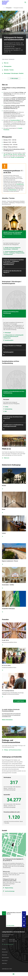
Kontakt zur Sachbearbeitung (17, 157)
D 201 (15, 154)
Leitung (6, 406)
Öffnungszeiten (7, 66)
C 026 (6, 154)
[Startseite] (4, 913)
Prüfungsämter (9, 7)
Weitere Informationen (7, 719)
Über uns (6, 63)
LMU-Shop (4, 963)
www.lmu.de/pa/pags (10, 891)
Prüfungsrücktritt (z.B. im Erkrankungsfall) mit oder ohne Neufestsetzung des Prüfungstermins (13, 336)
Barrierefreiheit (5, 957)
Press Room (5, 960)
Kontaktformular (20, 184)
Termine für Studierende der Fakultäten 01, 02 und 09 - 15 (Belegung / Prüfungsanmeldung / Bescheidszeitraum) (13, 253)
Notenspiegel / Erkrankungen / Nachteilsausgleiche (15, 73)
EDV (6, 411)
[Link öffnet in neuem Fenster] (14, 919)
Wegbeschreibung (9, 887)
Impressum (4, 954)
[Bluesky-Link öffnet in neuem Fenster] (24, 917)
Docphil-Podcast (20, 701)
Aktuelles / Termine (9, 70)
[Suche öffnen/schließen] (25, 2)
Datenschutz (5, 952)
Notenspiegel (8, 332)
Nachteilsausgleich (9, 340)
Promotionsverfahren (15, 120)
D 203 (20, 154)
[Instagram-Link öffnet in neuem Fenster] (24, 921)
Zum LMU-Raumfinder (8, 944)
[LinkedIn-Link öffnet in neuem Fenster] (24, 925)
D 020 (11, 154)
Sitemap (4, 949)
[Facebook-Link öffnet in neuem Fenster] (24, 913)
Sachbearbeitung (12, 189)
